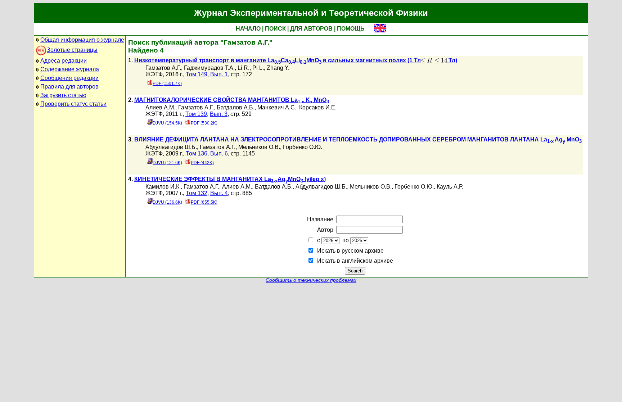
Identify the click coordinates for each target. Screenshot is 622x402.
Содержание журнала (69, 69)
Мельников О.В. (259, 147)
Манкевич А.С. (276, 107)
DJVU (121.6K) (167, 162)
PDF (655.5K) (204, 202)
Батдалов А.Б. (235, 107)
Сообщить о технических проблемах (311, 280)
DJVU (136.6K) (167, 202)
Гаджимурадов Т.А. (209, 68)
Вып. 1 (219, 74)
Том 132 (196, 193)
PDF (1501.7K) (167, 83)
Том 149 (196, 74)
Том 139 (196, 114)
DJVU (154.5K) (167, 123)
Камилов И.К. (163, 187)
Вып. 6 (219, 153)
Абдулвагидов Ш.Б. (171, 147)
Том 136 (196, 153)
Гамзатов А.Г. (163, 68)
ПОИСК (275, 29)
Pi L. (258, 68)
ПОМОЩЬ (351, 29)
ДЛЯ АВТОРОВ (311, 29)
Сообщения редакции (69, 78)
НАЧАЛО (248, 29)
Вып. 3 (218, 114)
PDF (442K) (202, 162)
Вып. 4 (219, 193)
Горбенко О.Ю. (302, 147)
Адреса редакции (63, 61)
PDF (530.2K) (204, 123)
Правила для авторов (69, 86)
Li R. (243, 68)
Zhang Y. (278, 68)
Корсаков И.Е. (318, 107)
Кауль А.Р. (450, 187)
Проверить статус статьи (73, 104)
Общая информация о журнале (82, 40)
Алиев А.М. (160, 107)
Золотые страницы (72, 50)
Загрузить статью (63, 95)
